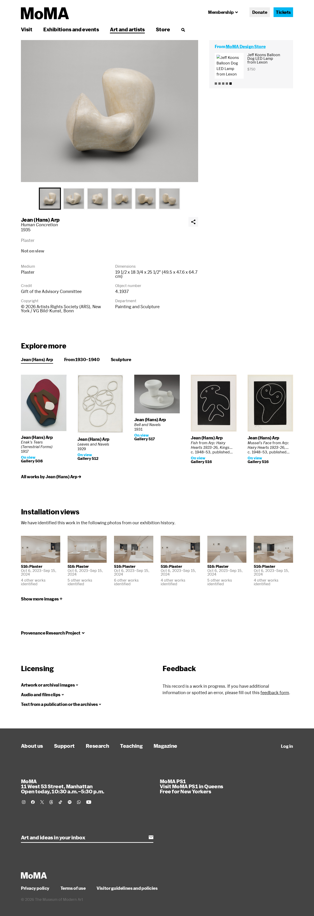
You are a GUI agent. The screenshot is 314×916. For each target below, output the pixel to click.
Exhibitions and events (71, 29)
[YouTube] (88, 802)
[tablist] (109, 199)
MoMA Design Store (245, 46)
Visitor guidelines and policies (127, 888)
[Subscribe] (151, 837)
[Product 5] (230, 83)
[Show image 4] (122, 199)
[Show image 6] (169, 199)
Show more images (40, 599)
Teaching (131, 746)
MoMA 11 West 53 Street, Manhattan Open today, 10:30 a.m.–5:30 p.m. (62, 786)
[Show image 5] (145, 199)
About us (32, 746)
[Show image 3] (98, 199)
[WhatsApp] (79, 802)
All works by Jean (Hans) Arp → (51, 477)
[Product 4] (227, 83)
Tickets (283, 12)
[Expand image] (109, 111)
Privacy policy (35, 888)
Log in (287, 746)
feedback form (274, 692)
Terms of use (73, 888)
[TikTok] (60, 802)
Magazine (165, 746)
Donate (259, 12)
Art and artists (127, 29)
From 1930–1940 (82, 359)
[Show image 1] (50, 199)
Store (163, 29)
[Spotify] (69, 802)
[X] (42, 802)
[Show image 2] (74, 199)
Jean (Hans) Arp (40, 220)
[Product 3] (223, 83)
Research (97, 746)
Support (64, 746)
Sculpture (121, 359)
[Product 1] (216, 83)
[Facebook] (33, 802)
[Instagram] (23, 802)
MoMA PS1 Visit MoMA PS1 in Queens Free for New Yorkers (191, 786)
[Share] (193, 222)
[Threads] (51, 802)
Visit (26, 29)
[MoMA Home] (45, 13)
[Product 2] (219, 83)
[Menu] (183, 29)
